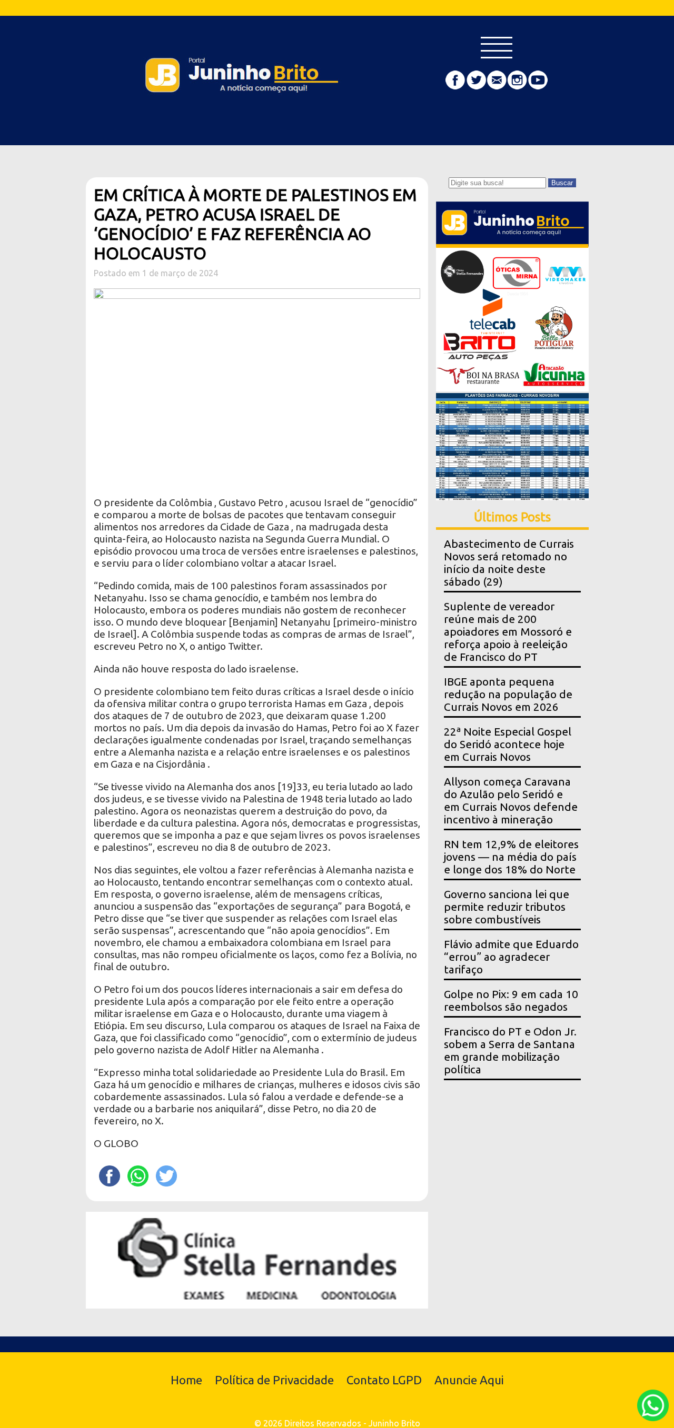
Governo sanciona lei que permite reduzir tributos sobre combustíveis (506, 907)
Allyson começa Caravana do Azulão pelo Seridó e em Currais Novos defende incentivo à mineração (511, 801)
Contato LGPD (384, 1379)
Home (186, 1379)
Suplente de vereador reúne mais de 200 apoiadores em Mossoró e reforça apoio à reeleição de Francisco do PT (508, 631)
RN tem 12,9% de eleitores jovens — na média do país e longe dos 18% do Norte (511, 857)
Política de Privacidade (274, 1379)
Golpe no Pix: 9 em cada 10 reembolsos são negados (511, 1000)
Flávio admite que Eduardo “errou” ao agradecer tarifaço (511, 957)
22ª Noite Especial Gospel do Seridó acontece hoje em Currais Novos (507, 744)
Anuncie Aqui (469, 1379)
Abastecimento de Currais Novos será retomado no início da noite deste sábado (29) (509, 563)
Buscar (562, 183)
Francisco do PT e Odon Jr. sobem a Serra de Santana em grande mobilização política (510, 1050)
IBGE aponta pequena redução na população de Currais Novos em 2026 (508, 694)
